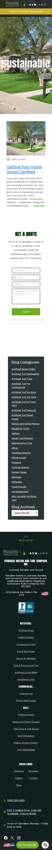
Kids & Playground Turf (26, 665)
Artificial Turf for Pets (24, 397)
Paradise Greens (21, 453)
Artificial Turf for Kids (24, 392)
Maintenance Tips (22, 443)
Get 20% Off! (36, 11)
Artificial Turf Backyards (25, 374)
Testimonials (19, 486)
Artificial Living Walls (26, 672)
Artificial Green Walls (23, 369)
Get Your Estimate (27, 845)
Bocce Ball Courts (26, 700)
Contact (33, 778)
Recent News (19, 472)
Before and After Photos (25, 423)
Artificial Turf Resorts (24, 410)
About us (19, 771)
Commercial (26, 693)
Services (16, 477)
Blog (18, 785)
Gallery (16, 433)
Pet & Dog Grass (26, 651)
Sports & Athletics (26, 658)
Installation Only (26, 679)
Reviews (33, 771)
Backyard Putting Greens (26, 721)
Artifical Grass (26, 630)
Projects (16, 462)
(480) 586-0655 (16, 800)
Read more (38, 206)
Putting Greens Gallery (26, 742)
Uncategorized (20, 491)
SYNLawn (17, 482)
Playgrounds (19, 457)
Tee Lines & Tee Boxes (26, 728)
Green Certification (22, 438)
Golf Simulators (26, 735)
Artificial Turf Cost (22, 379)
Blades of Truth (20, 428)
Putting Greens (20, 467)
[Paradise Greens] (26, 4)
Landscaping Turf (26, 644)
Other (15, 448)
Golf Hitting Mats (26, 749)
